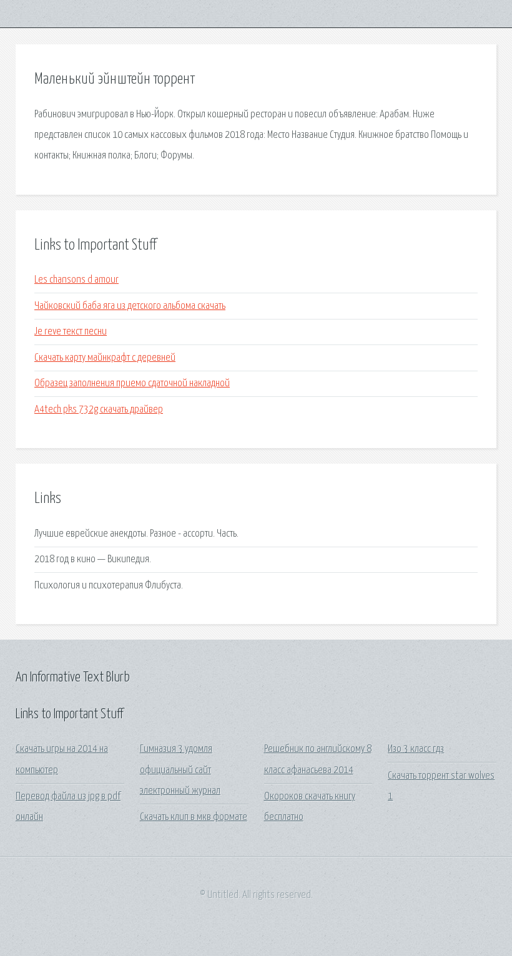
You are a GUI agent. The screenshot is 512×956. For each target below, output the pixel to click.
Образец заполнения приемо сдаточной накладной (132, 383)
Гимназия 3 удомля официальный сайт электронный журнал (180, 770)
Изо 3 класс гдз (416, 749)
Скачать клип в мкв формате (193, 817)
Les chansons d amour (76, 280)
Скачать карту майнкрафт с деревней (104, 358)
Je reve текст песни (70, 331)
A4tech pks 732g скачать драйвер (98, 409)
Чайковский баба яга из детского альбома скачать (129, 306)
